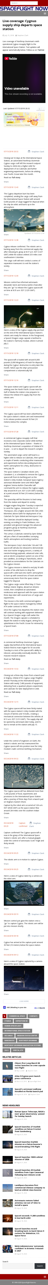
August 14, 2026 (22, 1254)
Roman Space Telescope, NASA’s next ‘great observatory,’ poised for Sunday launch (30, 1113)
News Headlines (11, 1105)
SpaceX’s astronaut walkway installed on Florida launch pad (29, 1090)
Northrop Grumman (28, 1040)
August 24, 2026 (22, 1150)
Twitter (41, 50)
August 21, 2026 (22, 1162)
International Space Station (17, 1031)
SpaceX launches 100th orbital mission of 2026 (28, 1158)
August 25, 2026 (22, 1134)
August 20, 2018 (22, 1094)
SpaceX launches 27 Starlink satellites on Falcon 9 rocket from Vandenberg (28, 1129)
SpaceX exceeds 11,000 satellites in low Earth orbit (30, 1216)
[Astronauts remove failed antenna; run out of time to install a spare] (8, 1203)
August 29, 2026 (22, 1119)
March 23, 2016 (22, 1081)
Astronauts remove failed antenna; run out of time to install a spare (27, 1202)
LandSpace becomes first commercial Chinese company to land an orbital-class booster (30, 1187)
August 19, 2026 (22, 1193)
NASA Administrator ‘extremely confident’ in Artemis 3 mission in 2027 (29, 1248)
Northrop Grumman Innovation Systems (22, 1045)
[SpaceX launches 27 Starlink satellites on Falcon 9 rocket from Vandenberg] (8, 1129)
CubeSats (33, 1016)
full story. (16, 177)
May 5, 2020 (20, 1071)
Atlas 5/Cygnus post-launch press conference (27, 1077)
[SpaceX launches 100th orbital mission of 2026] (8, 1160)
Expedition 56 (21, 1021)
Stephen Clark (22, 35)
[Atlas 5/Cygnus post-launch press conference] (8, 1079)
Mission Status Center (27, 1036)
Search (5, 1261)
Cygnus (7, 1021)
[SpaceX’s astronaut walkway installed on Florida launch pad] (8, 1092)
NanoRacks (9, 1040)
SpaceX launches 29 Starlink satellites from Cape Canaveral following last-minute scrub (29, 1172)
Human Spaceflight (12, 1026)
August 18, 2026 (22, 1208)
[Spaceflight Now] (24, 9)
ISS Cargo (8, 1036)
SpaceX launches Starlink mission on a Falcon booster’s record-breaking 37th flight (28, 1144)
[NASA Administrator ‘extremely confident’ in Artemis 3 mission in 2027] (8, 1249)
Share (6, 182)
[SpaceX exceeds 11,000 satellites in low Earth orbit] (8, 1218)
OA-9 (6, 1050)
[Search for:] (24, 3)
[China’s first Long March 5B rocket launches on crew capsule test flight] (8, 1066)
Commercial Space (17, 1016)
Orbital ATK (18, 1050)
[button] (44, 13)
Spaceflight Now (35, 1081)
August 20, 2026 (22, 1178)
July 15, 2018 (9, 35)
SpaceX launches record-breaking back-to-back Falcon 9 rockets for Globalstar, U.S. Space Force (29, 1232)
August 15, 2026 (22, 1239)
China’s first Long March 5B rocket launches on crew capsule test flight (30, 1065)
